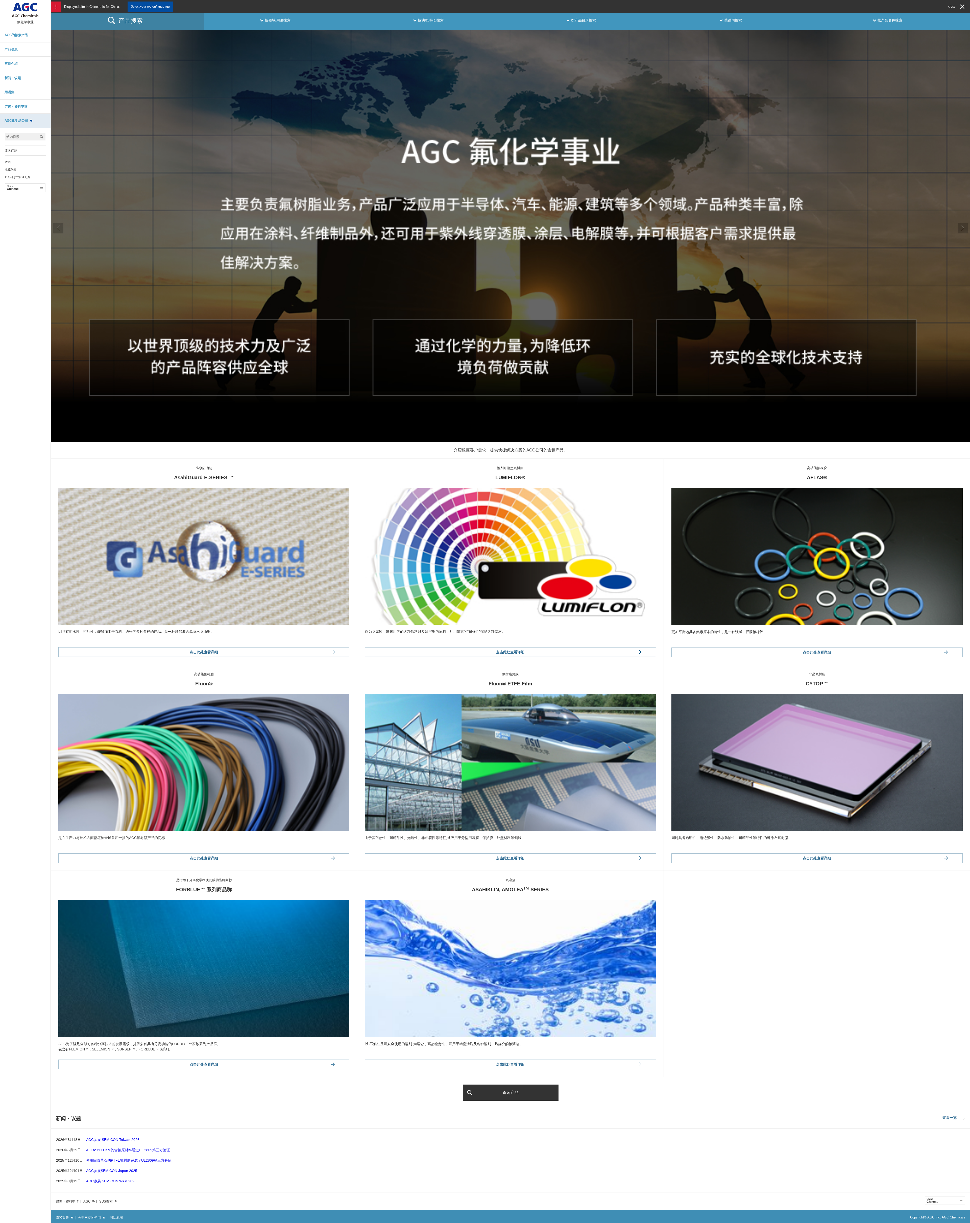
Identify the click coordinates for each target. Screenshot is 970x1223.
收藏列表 (10, 169)
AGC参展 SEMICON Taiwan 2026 (112, 1140)
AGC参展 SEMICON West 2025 (111, 1181)
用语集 (9, 92)
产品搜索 (130, 20)
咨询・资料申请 (16, 106)
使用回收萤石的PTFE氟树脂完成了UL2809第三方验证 (129, 1160)
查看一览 (949, 1117)
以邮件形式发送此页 (17, 177)
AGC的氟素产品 (16, 35)
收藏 (8, 161)
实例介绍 (11, 63)
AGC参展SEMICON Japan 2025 (111, 1171)
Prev (58, 228)
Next (963, 228)
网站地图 (116, 1217)
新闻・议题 (13, 78)
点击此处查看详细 (204, 652)
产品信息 (11, 49)
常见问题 (11, 150)
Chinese (13, 188)
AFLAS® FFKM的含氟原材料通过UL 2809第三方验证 (128, 1150)
